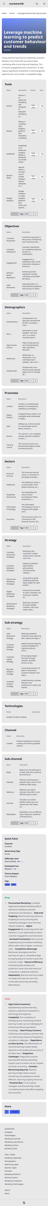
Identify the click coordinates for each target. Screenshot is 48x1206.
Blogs (9, 772)
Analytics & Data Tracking (16, 717)
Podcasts (10, 782)
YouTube (10, 803)
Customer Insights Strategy (10, 683)
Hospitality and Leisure (11, 496)
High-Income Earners (12, 346)
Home (4, 13)
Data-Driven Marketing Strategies (11, 581)
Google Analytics (10, 199)
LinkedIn (14, 1112)
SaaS (8, 426)
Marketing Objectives (13, 1158)
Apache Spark (9, 176)
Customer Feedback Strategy (10, 647)
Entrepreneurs (12, 322)
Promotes (8, 1171)
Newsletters (11, 814)
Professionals (12, 371)
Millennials (11, 358)
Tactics (12, 13)
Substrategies (10, 1135)
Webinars (10, 792)
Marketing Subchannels (14, 1142)
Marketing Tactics (11, 1145)
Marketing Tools (11, 1148)
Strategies (9, 1132)
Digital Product (10, 416)
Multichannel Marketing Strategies (12, 606)
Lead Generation (11, 286)
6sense (9, 106)
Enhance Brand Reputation (11, 275)
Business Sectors (11, 1177)
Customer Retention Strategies (10, 568)
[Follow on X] (24, 1202)
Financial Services (10, 474)
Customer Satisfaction (11, 250)
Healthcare (11, 485)
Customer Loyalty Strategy (10, 659)
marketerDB (16, 3)
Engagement (12, 263)
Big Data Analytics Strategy (10, 671)
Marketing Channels (13, 1139)
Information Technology (11, 508)
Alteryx (9, 131)
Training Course (10, 446)
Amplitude (11, 154)
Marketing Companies (13, 1181)
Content (10, 406)
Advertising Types (12, 1164)
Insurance (10, 519)
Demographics (10, 1161)
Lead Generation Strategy (11, 635)
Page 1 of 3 (24, 214)
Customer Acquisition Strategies (11, 554)
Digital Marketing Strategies (11, 593)
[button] (44, 4)
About (7, 1193)
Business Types (11, 1168)
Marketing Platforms (13, 1174)
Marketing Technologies (14, 1184)
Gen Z (9, 334)
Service (9, 436)
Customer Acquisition (11, 239)
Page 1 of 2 (24, 295)
